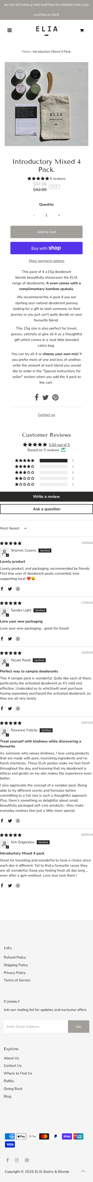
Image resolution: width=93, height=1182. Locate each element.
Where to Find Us (18, 1073)
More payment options (46, 260)
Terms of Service (17, 980)
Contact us (46, 415)
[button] (39, 178)
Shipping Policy (16, 964)
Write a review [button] (46, 496)
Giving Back (13, 1088)
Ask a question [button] (46, 509)
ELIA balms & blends (52, 1171)
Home (26, 51)
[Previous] (12, 70)
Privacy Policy (15, 972)
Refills (9, 1080)
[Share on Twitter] (45, 398)
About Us (11, 1058)
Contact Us (13, 1065)
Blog (7, 1096)
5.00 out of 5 (59, 444)
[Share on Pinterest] (55, 398)
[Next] (24, 70)
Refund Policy (15, 957)
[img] (10, 543)
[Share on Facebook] (36, 398)
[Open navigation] (9, 30)
